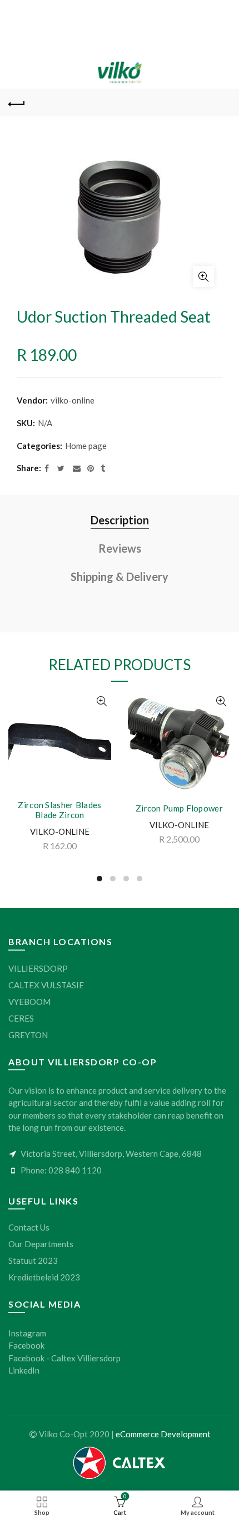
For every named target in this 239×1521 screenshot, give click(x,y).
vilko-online (72, 400)
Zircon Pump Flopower (179, 808)
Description (120, 520)
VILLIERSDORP (38, 968)
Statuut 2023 (33, 1260)
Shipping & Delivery (119, 576)
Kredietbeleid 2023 (44, 1277)
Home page (86, 446)
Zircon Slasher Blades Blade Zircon (59, 810)
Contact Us (28, 1227)
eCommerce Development (163, 1434)
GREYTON (28, 1035)
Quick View (101, 701)
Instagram (27, 1333)
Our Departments (40, 1244)
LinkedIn (23, 1370)
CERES (21, 1018)
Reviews (119, 548)
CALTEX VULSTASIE (46, 985)
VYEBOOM (29, 1002)
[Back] (17, 102)
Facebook (26, 1345)
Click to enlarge (203, 276)
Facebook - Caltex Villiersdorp (64, 1358)
